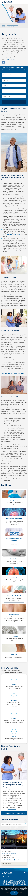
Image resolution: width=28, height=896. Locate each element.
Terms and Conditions (16, 884)
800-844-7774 (12, 250)
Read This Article (12, 809)
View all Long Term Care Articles (14, 813)
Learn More (4, 254)
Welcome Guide (7, 876)
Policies (15, 876)
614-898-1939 (7, 859)
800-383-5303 (11, 60)
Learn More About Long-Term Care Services (12, 373)
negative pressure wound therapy (12, 234)
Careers (21, 876)
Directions (18, 859)
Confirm (14, 893)
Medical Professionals (12, 25)
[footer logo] (7, 873)
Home (3, 25)
